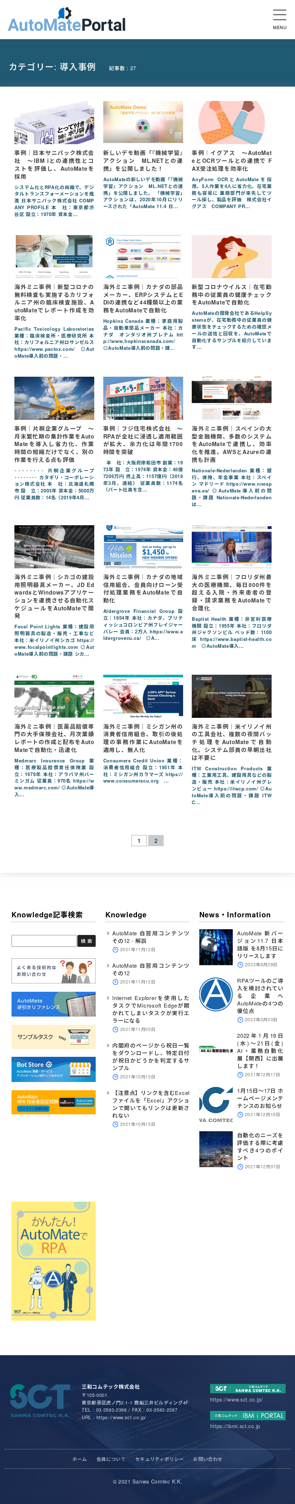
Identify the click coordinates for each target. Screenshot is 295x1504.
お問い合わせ (208, 1458)
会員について (111, 1458)
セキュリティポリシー (159, 1458)
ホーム (79, 1458)
